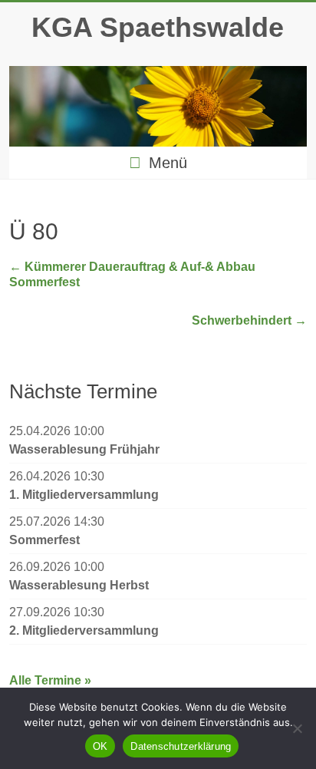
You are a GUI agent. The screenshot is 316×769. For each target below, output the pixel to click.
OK (100, 746)
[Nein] (296, 728)
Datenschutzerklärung (180, 746)
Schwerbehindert (249, 320)
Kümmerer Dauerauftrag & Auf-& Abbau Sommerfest (132, 274)
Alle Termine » (50, 680)
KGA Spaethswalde (157, 27)
